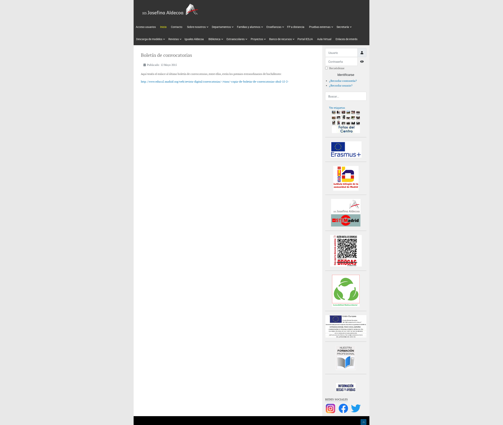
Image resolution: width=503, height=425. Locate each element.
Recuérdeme (336, 68)
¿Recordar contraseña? (343, 81)
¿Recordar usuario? (340, 85)
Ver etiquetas (337, 107)
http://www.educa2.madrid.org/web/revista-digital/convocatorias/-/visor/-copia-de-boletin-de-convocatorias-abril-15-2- (215, 81)
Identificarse (345, 74)
